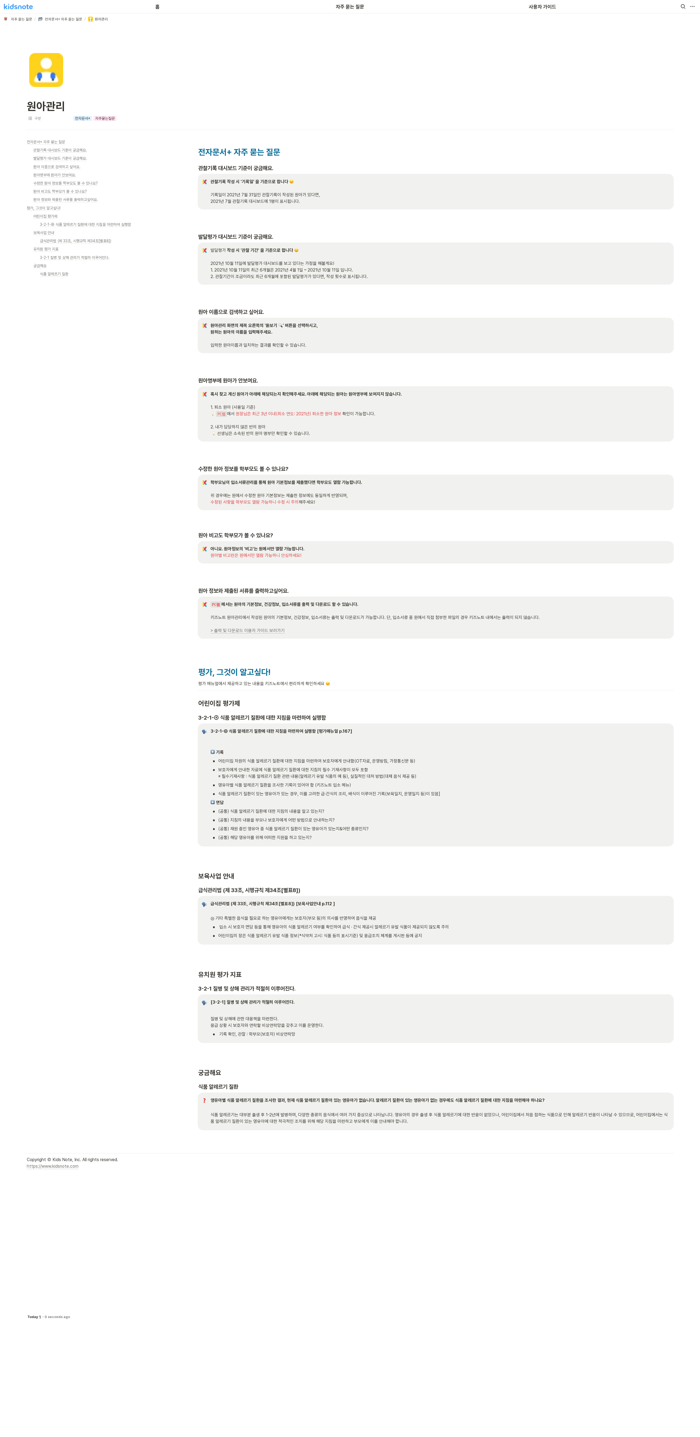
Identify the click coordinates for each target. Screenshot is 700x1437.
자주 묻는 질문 (350, 7)
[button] (683, 6)
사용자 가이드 (542, 7)
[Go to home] (18, 6)
